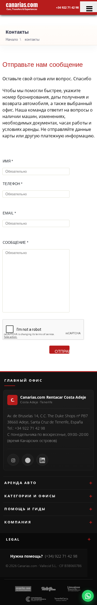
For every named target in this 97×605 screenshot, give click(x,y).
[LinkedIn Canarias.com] (42, 460)
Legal (13, 539)
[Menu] (88, 6)
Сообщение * (15, 243)
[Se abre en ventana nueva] (88, 596)
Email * (9, 213)
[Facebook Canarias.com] (28, 460)
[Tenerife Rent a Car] (22, 6)
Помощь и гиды (25, 508)
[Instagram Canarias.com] (13, 460)
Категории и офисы (30, 495)
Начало (12, 39)
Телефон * (12, 184)
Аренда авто (20, 482)
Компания (17, 522)
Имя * (8, 161)
